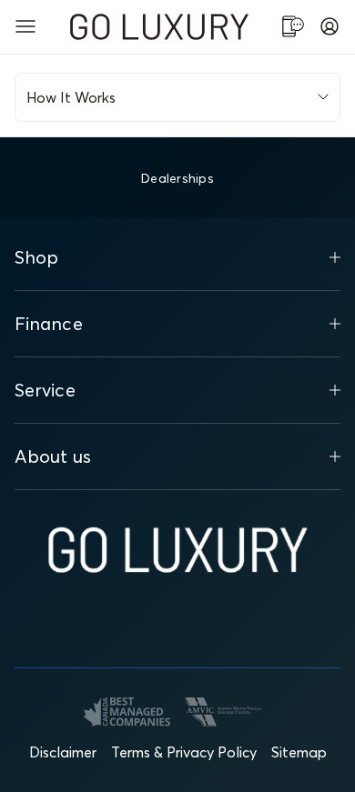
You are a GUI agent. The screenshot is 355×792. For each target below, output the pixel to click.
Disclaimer (62, 752)
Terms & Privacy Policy (184, 752)
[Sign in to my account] (329, 26)
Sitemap (299, 752)
